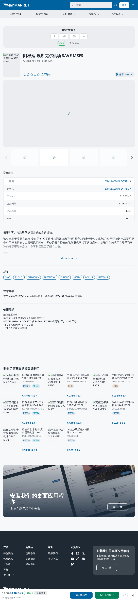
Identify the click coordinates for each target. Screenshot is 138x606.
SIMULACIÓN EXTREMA (38, 60)
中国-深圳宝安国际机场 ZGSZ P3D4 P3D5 (123, 377)
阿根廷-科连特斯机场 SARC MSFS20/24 (33, 377)
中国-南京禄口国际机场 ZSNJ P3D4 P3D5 (78, 377)
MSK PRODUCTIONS (31, 436)
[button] (46, 74)
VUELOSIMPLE (118, 408)
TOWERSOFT (28, 381)
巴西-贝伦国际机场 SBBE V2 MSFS (77, 404)
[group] (69, 113)
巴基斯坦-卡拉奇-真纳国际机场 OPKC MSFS (32, 431)
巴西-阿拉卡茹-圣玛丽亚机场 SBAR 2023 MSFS (33, 404)
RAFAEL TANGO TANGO (33, 408)
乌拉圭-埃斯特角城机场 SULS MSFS (78, 431)
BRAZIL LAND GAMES (77, 408)
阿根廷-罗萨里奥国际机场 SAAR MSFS (123, 404)
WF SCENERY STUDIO (77, 381)
